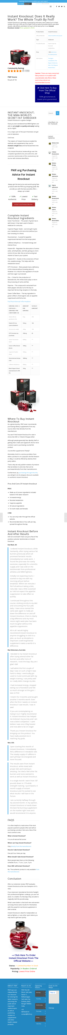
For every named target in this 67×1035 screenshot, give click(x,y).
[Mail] (61, 6)
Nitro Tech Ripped (53, 65)
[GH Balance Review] (1, 517)
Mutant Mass (51, 67)
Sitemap (51, 1008)
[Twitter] (59, 6)
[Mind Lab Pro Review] (65, 517)
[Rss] (64, 6)
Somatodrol (51, 60)
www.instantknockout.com (55, 35)
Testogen (50, 58)
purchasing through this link (28, 473)
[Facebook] (56, 6)
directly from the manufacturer (21, 846)
